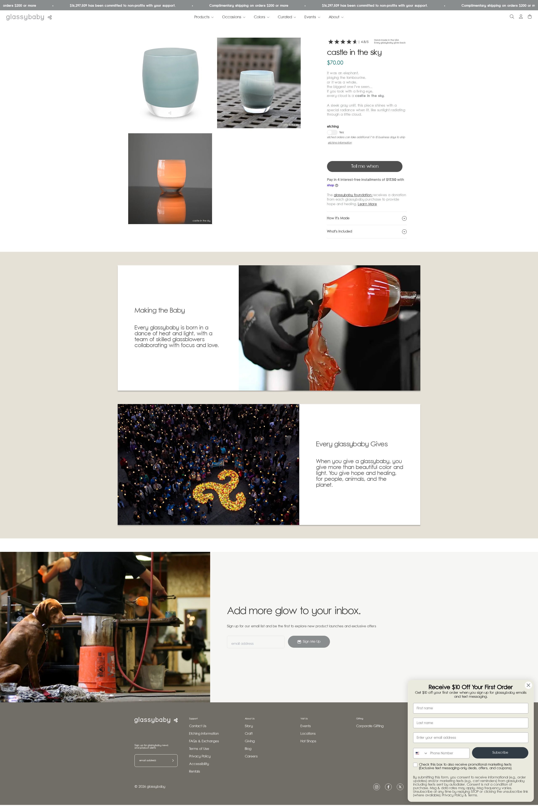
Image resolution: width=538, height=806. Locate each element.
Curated (285, 17)
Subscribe (500, 752)
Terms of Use (199, 749)
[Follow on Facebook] (388, 787)
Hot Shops (308, 741)
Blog (248, 749)
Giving (250, 741)
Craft (249, 733)
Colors (259, 17)
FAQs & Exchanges (204, 741)
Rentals (194, 771)
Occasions (231, 17)
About (334, 17)
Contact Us (197, 726)
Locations (308, 733)
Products (202, 17)
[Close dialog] (528, 685)
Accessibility (199, 764)
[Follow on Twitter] (400, 787)
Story (249, 726)
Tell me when (364, 166)
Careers (251, 756)
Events (310, 17)
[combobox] (420, 753)
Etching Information (204, 733)
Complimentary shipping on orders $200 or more (209, 5)
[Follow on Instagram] (376, 787)
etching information (340, 142)
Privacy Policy (200, 756)
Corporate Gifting (370, 726)
